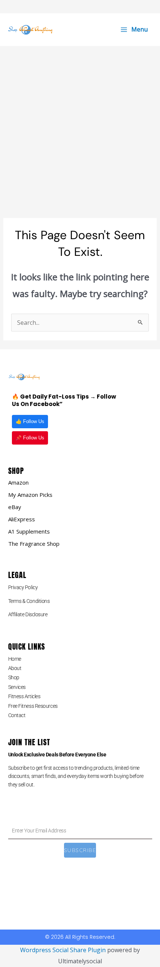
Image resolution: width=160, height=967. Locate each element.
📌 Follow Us (30, 437)
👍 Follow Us (30, 421)
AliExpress (21, 519)
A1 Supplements (29, 531)
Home (14, 659)
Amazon (18, 482)
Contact (17, 715)
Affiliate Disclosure (28, 614)
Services (17, 687)
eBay (14, 507)
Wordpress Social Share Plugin (63, 950)
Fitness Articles (24, 696)
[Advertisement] (80, 129)
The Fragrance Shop (34, 543)
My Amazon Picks (30, 494)
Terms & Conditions (29, 601)
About (15, 668)
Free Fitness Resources (33, 706)
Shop (13, 677)
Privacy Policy (23, 587)
